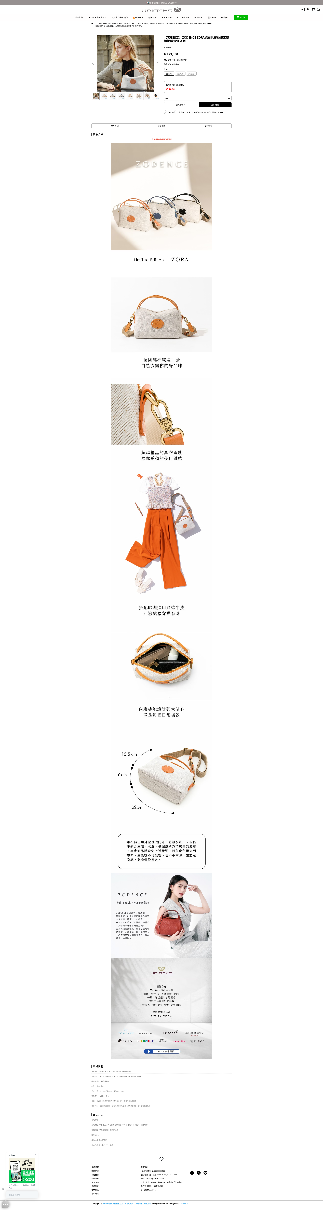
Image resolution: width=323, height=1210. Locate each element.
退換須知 (95, 1178)
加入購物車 (180, 104)
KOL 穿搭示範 (183, 17)
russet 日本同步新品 (97, 17)
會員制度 (95, 1186)
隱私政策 (95, 1193)
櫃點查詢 (212, 17)
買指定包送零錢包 (120, 17)
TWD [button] (301, 9)
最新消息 (225, 17)
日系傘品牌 (167, 17)
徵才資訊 (95, 1190)
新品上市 (79, 17)
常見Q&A (95, 1182)
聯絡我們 (95, 1174)
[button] (157, 63)
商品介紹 (115, 126)
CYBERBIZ (184, 1203)
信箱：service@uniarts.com (152, 1178)
